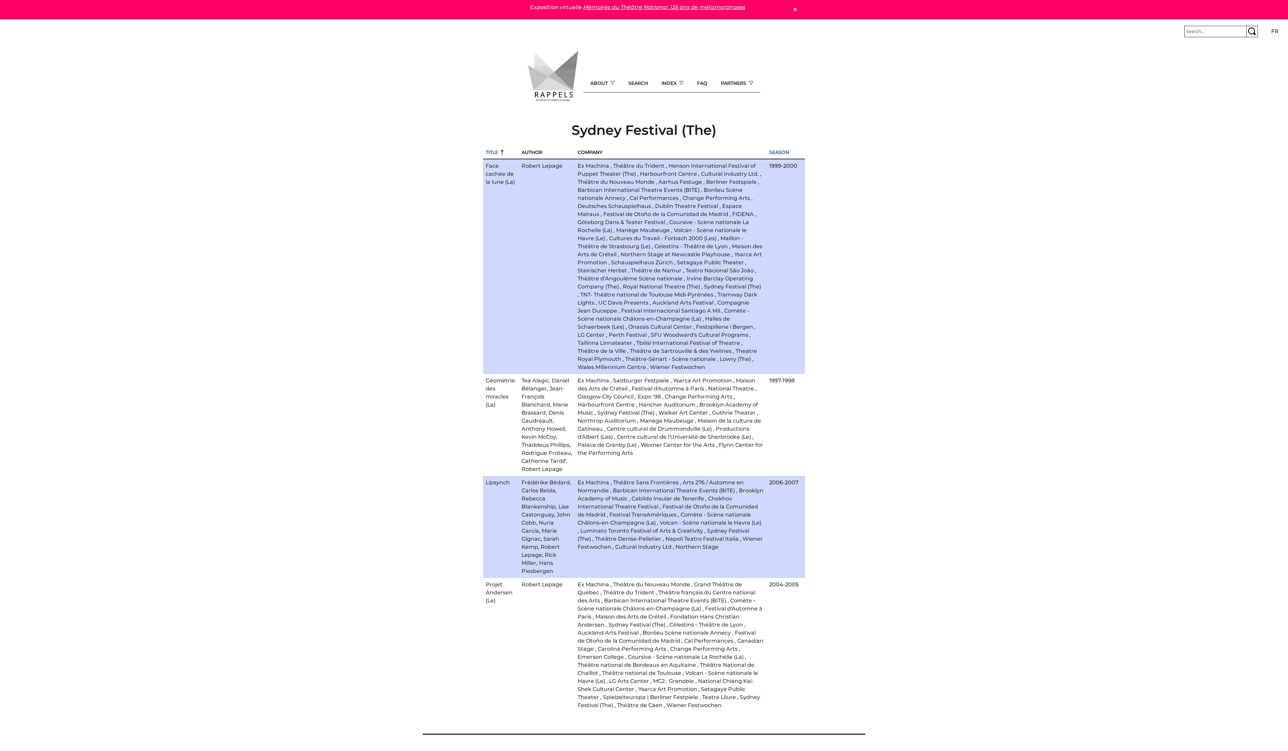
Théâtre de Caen (639, 705)
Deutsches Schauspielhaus (614, 206)
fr (1275, 31)
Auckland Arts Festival (682, 303)
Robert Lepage (542, 166)
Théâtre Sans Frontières (646, 482)
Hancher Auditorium (667, 404)
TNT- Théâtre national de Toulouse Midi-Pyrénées (646, 294)
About (599, 83)
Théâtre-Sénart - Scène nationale (670, 359)
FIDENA (743, 214)
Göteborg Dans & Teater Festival (621, 222)
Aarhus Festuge (680, 182)
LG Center (591, 335)
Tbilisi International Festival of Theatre (688, 343)
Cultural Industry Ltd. (730, 174)
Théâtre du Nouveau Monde (616, 182)
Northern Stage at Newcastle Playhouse (675, 254)
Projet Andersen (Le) (499, 592)
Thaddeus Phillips (546, 445)
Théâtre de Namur (656, 270)
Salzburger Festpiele (641, 380)
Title (492, 152)
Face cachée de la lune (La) (500, 174)
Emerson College (601, 657)
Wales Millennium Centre (612, 367)
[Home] (553, 76)
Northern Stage (697, 547)
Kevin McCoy (539, 437)
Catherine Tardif (544, 461)
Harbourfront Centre (668, 174)
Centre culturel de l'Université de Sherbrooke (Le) (684, 437)
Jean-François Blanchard (543, 396)
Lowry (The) (735, 359)
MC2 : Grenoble (673, 681)
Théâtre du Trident (638, 166)
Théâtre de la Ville (602, 351)
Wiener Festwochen (677, 367)
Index (669, 83)
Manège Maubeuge (643, 230)
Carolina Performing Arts (632, 649)
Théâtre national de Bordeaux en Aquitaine (637, 665)
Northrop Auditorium (607, 421)
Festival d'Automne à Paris (668, 388)
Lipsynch (498, 482)
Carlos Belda (538, 490)
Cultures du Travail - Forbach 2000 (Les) (662, 238)
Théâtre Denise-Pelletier (628, 539)
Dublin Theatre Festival (686, 206)
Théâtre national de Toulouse (641, 673)
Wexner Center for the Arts (678, 445)
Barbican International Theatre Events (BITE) (639, 190)
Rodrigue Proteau (546, 453)
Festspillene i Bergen (724, 327)
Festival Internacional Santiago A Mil (670, 311)
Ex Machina (593, 166)
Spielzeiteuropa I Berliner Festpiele (650, 697)
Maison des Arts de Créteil (630, 616)
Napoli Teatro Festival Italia (702, 539)
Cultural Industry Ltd (643, 547)
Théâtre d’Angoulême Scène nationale (630, 278)
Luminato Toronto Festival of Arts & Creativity (641, 531)
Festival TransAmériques (643, 515)
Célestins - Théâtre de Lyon (691, 246)
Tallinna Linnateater (605, 343)
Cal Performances (654, 198)
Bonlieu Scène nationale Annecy (687, 633)
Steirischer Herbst (602, 270)
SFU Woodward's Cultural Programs (699, 335)
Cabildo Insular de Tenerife (668, 498)
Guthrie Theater (734, 413)
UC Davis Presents (623, 303)
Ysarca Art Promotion (702, 380)
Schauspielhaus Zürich (642, 262)
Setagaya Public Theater (710, 262)
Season (779, 152)
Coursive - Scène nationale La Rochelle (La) (686, 657)
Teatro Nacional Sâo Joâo (720, 270)
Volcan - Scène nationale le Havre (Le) (710, 523)
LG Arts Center (629, 681)
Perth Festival (628, 335)
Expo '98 (649, 396)
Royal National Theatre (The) (661, 286)
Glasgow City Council (606, 396)
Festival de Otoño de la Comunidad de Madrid (665, 214)
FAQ (702, 83)
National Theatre (731, 388)
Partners (734, 83)
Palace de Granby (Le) (607, 445)
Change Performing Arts (716, 198)
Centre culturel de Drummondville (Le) (659, 429)
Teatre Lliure (719, 697)
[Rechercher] (1252, 31)
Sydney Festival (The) (732, 286)
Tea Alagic (535, 380)
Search (638, 83)
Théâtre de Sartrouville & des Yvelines (681, 351)
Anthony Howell (543, 429)
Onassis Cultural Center (660, 327)
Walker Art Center (683, 413)
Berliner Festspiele (731, 182)
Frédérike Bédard (546, 482)
